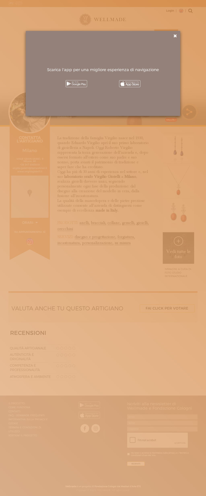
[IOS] (129, 83)
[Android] (76, 83)
